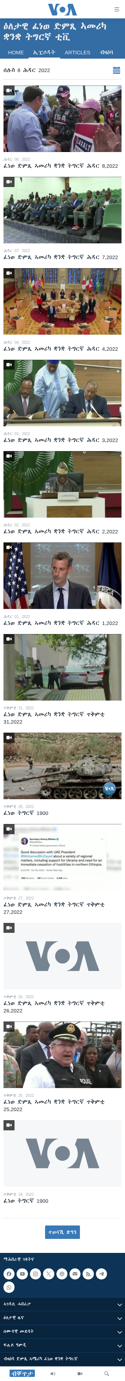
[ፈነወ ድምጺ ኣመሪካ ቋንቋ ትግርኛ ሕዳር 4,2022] (62, 301)
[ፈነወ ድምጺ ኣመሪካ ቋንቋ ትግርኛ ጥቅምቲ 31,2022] (62, 667)
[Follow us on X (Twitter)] (48, 1273)
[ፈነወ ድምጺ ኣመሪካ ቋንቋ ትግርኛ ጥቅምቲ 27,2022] (62, 857)
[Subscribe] (75, 1273)
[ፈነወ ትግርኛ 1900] (62, 766)
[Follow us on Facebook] (9, 1273)
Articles (77, 52)
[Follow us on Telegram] (101, 1273)
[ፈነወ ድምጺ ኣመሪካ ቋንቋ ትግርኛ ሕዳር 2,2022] (62, 484)
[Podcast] (61, 1273)
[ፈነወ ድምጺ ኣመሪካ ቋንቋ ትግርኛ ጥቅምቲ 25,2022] (62, 1055)
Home (16, 52)
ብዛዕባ (106, 52)
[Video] (80, 1373)
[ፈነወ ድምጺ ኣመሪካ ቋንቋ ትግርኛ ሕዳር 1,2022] (62, 575)
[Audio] (53, 1373)
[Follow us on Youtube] (22, 1273)
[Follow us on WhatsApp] (9, 1287)
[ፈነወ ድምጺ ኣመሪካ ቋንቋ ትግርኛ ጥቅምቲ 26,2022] (62, 956)
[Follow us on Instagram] (35, 1273)
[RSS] (88, 1273)
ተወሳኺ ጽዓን (62, 1232)
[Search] (106, 1373)
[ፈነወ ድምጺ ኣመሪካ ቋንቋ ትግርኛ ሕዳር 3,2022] (62, 393)
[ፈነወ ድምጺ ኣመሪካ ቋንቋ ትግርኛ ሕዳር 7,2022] (62, 210)
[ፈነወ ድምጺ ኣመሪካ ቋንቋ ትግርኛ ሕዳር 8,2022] (62, 118)
